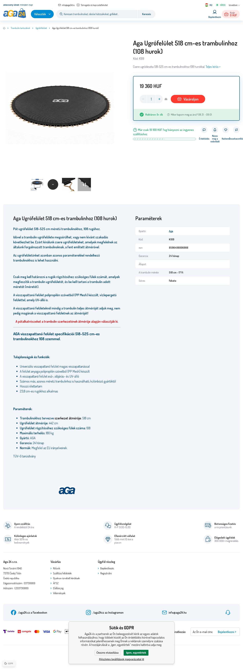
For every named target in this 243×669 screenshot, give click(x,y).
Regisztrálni (106, 573)
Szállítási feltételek (62, 573)
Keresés (146, 14)
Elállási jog (58, 588)
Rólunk (56, 568)
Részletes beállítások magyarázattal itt (121, 659)
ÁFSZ (56, 583)
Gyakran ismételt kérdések (66, 578)
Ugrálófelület (41, 28)
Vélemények (59, 593)
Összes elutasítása (107, 652)
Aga (171, 231)
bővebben (233, 5)
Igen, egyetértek (136, 652)
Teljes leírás (212, 66)
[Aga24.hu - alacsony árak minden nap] (4, 28)
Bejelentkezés (107, 568)
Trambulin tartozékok (20, 28)
